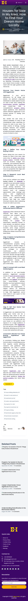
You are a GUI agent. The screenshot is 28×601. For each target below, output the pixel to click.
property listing (19, 108)
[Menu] (25, 2)
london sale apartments (11, 401)
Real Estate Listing (9, 419)
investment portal (9, 398)
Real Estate (13, 30)
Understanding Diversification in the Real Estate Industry (14, 509)
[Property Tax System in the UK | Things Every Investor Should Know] (14, 453)
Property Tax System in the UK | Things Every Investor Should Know (13, 463)
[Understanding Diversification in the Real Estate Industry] (14, 499)
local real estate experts (17, 276)
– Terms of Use (6, 544)
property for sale (9, 404)
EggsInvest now (15, 371)
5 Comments (17, 488)
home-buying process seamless (14, 104)
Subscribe (14, 587)
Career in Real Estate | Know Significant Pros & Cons (11, 486)
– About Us (5, 538)
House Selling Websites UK (12, 392)
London (17, 221)
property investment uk (11, 407)
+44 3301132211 (8, 557)
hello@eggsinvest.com (10, 559)
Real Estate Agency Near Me (12, 413)
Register (20, 2)
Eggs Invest (16, 596)
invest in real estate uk (11, 395)
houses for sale (9, 79)
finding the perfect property (14, 377)
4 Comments (15, 511)
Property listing (9, 410)
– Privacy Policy (6, 540)
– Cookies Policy (6, 542)
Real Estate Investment (11, 416)
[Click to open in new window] (2, 569)
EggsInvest (6, 212)
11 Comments (17, 466)
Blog (18, 30)
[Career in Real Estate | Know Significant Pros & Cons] (14, 476)
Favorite (8, 384)
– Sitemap (4, 548)
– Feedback (5, 546)
